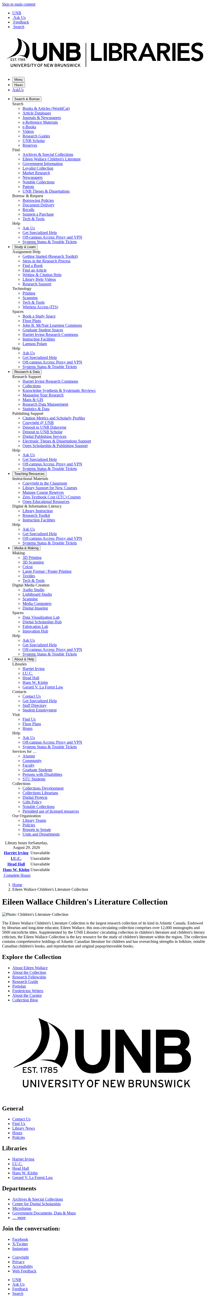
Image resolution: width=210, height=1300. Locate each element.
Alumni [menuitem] (29, 756)
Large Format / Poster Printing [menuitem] (47, 571)
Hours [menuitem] (28, 728)
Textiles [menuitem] (29, 576)
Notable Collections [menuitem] (39, 182)
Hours (18, 85)
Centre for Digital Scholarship (36, 1204)
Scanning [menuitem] (30, 298)
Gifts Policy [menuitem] (32, 802)
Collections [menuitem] (32, 386)
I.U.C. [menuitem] (28, 673)
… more (19, 1217)
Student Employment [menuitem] (40, 710)
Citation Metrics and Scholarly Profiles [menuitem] (54, 418)
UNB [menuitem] (16, 1280)
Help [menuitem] (24, 659)
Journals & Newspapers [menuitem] (42, 117)
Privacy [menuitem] (18, 1262)
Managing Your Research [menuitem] (43, 395)
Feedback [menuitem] (20, 1289)
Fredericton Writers (27, 991)
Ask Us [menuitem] (29, 228)
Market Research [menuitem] (36, 173)
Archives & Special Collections (37, 1199)
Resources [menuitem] (29, 474)
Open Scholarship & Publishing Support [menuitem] (55, 445)
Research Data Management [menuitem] (45, 404)
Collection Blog (25, 1000)
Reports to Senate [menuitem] (37, 829)
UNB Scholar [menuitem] (34, 140)
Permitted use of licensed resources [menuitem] (51, 811)
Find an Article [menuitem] (35, 270)
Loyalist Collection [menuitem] (38, 168)
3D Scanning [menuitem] (33, 562)
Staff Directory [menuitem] (35, 705)
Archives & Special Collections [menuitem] (48, 154)
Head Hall (16, 864)
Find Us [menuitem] (29, 719)
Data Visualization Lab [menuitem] (41, 617)
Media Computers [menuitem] (37, 603)
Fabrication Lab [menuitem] (35, 626)
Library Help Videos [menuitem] (39, 279)
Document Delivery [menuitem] (39, 205)
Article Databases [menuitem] (37, 113)
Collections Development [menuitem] (43, 788)
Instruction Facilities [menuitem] (39, 339)
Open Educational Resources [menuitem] (46, 501)
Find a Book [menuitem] (33, 265)
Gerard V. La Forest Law (32, 1177)
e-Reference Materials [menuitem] (40, 122)
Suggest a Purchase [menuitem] (38, 214)
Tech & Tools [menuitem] (34, 219)
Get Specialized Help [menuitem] (40, 232)
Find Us (18, 1123)
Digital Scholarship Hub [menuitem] (42, 622)
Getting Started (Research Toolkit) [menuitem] (50, 256)
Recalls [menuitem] (28, 209)
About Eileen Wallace (30, 968)
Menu (18, 79)
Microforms (21, 1208)
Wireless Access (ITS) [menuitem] (40, 307)
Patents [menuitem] (28, 186)
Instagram (20, 1248)
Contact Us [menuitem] (32, 696)
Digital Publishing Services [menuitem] (44, 436)
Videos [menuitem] (28, 131)
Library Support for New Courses (50, 488)
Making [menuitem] (26, 548)
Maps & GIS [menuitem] (33, 399)
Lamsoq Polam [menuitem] (35, 344)
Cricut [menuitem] (28, 567)
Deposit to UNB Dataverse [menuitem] (44, 427)
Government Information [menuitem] (43, 163)
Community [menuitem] (32, 760)
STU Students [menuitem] (34, 779)
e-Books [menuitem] (29, 127)
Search (18, 27)
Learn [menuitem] (25, 247)
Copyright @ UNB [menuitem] (38, 422)
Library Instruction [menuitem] (38, 511)
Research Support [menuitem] (37, 284)
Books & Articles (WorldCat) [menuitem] (46, 108)
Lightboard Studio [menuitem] (37, 594)
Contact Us (21, 1119)
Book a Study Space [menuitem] (39, 316)
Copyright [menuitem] (20, 1257)
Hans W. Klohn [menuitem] (35, 682)
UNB (16, 13)
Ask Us (19, 17)
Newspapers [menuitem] (33, 177)
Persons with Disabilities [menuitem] (42, 774)
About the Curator (27, 995)
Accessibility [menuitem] (22, 1266)
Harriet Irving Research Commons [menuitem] (50, 334)
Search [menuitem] (17, 1293)
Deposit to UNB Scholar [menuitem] (42, 432)
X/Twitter (20, 1244)
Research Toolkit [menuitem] (36, 515)
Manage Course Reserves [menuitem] (43, 492)
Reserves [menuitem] (30, 145)
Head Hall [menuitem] (31, 678)
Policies (18, 1137)
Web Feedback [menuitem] (24, 1271)
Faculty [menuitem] (29, 765)
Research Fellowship (29, 977)
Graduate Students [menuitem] (37, 770)
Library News (23, 1128)
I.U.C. (16, 858)
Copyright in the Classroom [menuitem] (45, 483)
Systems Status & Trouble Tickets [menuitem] (50, 242)
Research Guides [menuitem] (36, 136)
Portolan (19, 986)
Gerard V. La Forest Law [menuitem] (43, 687)
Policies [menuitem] (29, 825)
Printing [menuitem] (29, 293)
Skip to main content (18, 4)
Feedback (21, 22)
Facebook (20, 1239)
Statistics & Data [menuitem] (36, 409)
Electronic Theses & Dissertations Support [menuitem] (57, 441)
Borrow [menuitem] (26, 99)
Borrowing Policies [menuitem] (38, 200)
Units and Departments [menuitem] (41, 834)
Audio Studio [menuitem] (33, 590)
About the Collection (29, 972)
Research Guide (25, 981)
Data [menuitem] (27, 372)
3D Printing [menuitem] (32, 557)
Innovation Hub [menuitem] (35, 631)
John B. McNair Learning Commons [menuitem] (52, 325)
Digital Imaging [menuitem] (35, 608)
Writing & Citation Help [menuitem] (42, 275)
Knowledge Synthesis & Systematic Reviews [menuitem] (59, 390)
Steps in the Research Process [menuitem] (46, 261)
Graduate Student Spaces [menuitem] (43, 330)
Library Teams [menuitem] (34, 820)
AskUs (18, 90)
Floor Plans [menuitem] (32, 321)
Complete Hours (16, 875)
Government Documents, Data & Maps (44, 1213)
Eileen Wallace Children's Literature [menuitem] (52, 159)
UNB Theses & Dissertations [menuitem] (46, 191)
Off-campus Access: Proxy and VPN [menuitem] (52, 237)
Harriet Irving (16, 853)
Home (17, 885)
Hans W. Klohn (16, 870)
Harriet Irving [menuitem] (34, 668)
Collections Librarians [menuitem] (40, 793)
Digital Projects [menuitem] (35, 797)
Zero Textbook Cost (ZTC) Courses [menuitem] (52, 497)
